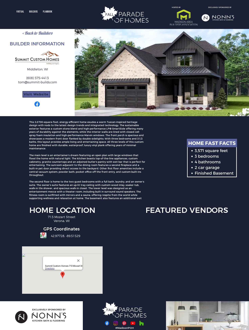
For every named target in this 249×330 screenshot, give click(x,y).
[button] (33, 11)
